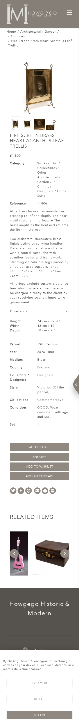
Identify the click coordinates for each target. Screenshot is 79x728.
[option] (19, 553)
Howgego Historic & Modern (39, 608)
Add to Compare (40, 476)
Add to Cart (39, 447)
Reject (39, 699)
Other (42, 173)
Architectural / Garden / (39, 32)
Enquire (39, 457)
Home (11, 32)
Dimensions (18, 311)
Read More (39, 683)
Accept (39, 715)
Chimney (18, 36)
